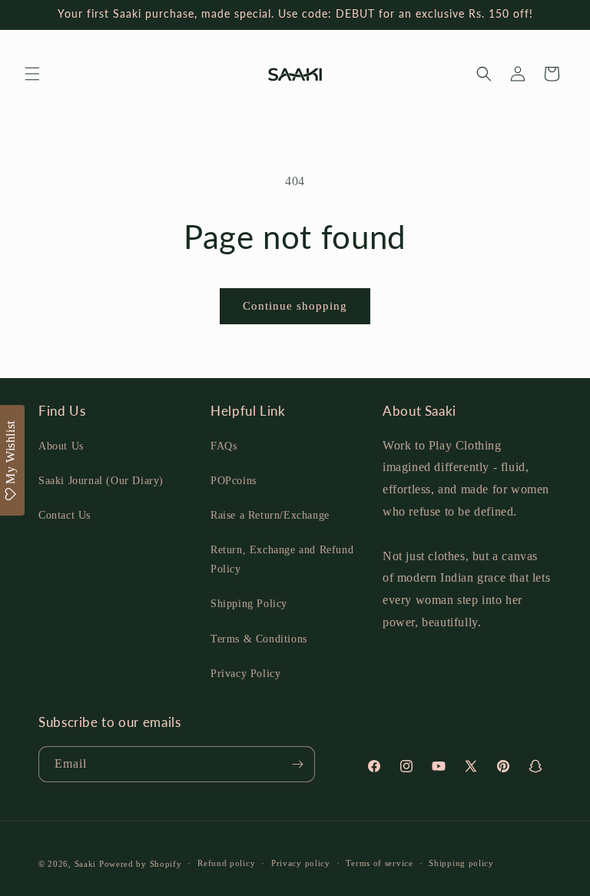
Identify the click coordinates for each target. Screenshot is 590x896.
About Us (61, 446)
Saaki (86, 863)
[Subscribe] (297, 764)
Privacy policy (300, 863)
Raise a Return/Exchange (270, 515)
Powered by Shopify (140, 863)
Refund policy (226, 863)
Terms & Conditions (258, 639)
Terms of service (379, 863)
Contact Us (64, 515)
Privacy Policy (245, 673)
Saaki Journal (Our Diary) (101, 480)
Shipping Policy (248, 603)
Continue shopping (295, 306)
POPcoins (233, 480)
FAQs (223, 446)
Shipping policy (461, 863)
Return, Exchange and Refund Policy (281, 559)
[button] (32, 74)
